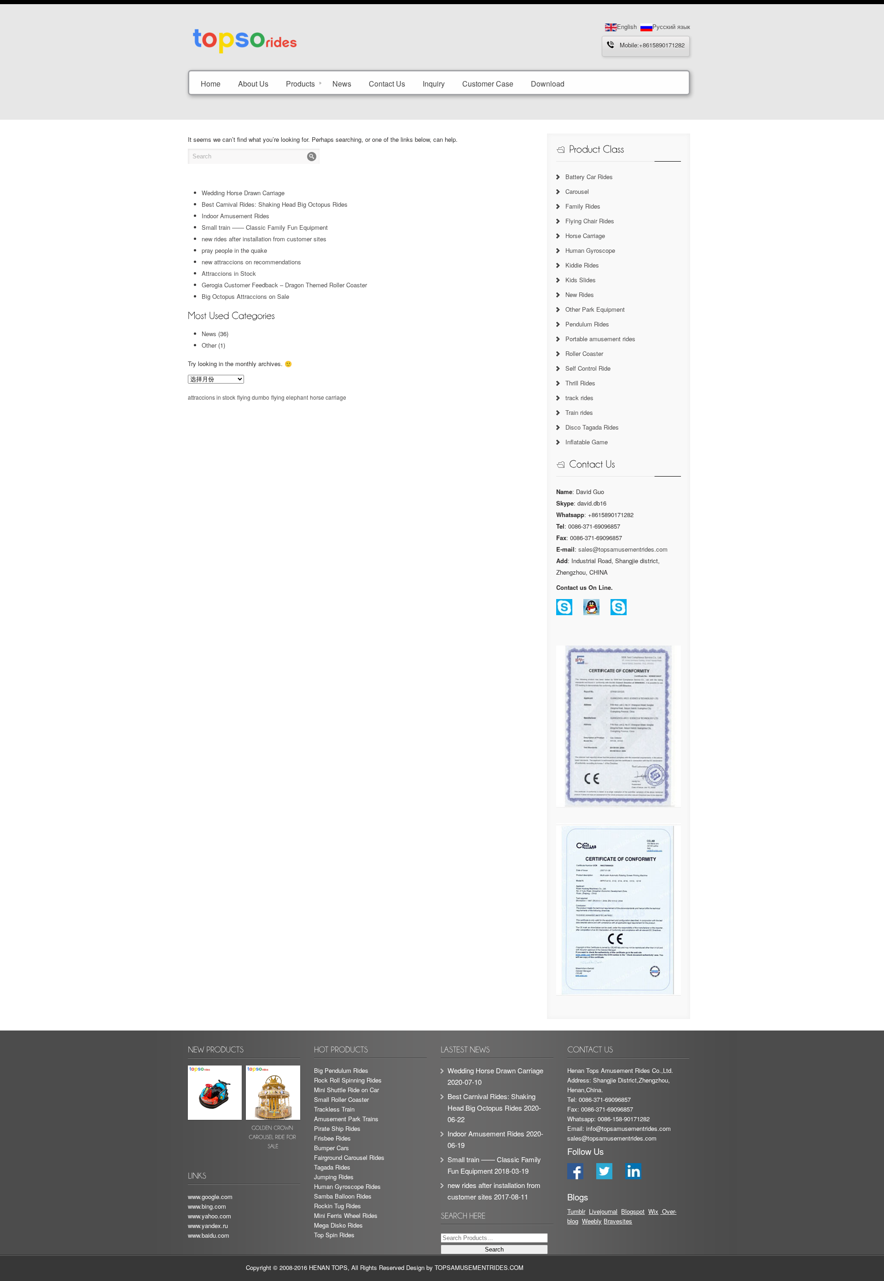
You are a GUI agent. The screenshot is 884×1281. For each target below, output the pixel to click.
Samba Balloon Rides (343, 1196)
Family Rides (582, 206)
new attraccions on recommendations (251, 261)
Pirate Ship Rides (337, 1128)
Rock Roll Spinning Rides (348, 1080)
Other (209, 345)
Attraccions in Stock (229, 273)
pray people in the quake (234, 250)
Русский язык (671, 26)
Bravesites (618, 1221)
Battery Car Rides (589, 176)
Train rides (579, 412)
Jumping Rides (334, 1176)
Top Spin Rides (334, 1234)
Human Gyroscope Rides (347, 1186)
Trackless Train (334, 1109)
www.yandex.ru (208, 1225)
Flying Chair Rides (589, 220)
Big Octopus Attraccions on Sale (245, 296)
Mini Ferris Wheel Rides (346, 1215)
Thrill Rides (580, 382)
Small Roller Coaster (341, 1099)
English (627, 26)
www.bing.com (207, 1206)
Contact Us (387, 83)
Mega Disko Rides (338, 1225)
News (341, 83)
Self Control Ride (588, 368)
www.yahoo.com (209, 1215)
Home (211, 83)
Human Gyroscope (590, 250)
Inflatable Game (586, 441)
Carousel (577, 191)
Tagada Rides (332, 1167)
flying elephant (289, 397)
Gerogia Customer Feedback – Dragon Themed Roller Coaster (284, 284)
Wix (653, 1211)
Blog (627, 1211)
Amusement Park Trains (346, 1118)
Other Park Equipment (595, 309)
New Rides (579, 294)
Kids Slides (580, 279)
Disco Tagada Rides (592, 427)
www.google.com (210, 1196)
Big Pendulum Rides (341, 1070)
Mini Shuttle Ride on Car (346, 1089)
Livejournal (603, 1211)
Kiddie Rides (582, 265)
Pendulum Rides (587, 324)
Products (300, 83)
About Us (253, 83)
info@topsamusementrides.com (628, 1128)
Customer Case (487, 83)
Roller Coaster (584, 353)
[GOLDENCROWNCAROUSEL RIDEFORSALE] (273, 1109)
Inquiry (434, 83)
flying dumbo (253, 397)
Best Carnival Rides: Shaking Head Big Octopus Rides (275, 204)
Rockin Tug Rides (337, 1205)
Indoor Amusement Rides (235, 215)
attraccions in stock (211, 397)
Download (547, 83)
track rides (579, 397)
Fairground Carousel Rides (349, 1157)
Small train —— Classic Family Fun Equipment (265, 227)
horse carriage (328, 397)
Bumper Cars (331, 1147)
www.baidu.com (208, 1235)
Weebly (592, 1221)
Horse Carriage (585, 235)
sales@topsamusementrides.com (623, 549)
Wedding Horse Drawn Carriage (243, 192)
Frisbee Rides (332, 1138)
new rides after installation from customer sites (264, 238)
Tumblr (576, 1211)
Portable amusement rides (600, 338)
